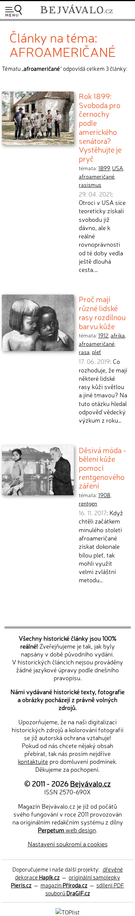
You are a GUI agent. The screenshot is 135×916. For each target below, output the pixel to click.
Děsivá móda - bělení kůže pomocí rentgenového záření (102, 467)
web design (67, 830)
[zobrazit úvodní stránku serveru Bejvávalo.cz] (76, 14)
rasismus (90, 184)
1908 (104, 495)
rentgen (88, 503)
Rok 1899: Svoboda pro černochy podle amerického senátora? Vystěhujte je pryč (100, 126)
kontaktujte (33, 761)
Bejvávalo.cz (90, 783)
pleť (96, 352)
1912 (103, 335)
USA (117, 168)
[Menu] (13, 11)
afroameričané (96, 176)
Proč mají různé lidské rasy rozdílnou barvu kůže (102, 312)
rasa (84, 352)
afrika (118, 335)
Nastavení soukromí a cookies (68, 844)
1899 (104, 168)
